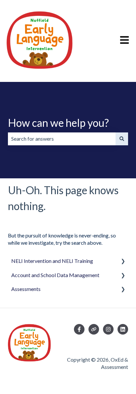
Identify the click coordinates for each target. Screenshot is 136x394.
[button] (123, 261)
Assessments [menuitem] (26, 289)
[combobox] (62, 138)
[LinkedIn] (123, 329)
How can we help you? (58, 122)
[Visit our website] (93, 329)
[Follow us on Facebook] (79, 329)
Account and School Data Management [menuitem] (55, 275)
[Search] (122, 138)
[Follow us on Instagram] (108, 329)
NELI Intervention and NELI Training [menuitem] (52, 261)
